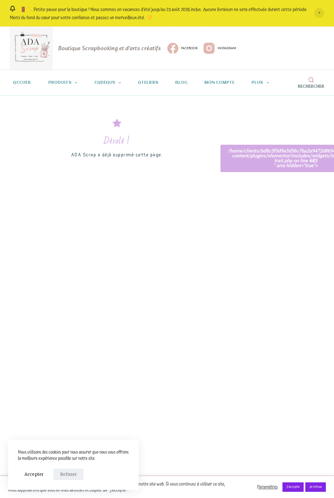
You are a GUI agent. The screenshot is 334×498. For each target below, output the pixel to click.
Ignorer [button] (319, 13)
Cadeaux (104, 83)
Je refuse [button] (315, 487)
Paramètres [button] (267, 487)
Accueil (22, 83)
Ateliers (148, 83)
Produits (59, 83)
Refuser (68, 474)
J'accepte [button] (293, 487)
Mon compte (219, 83)
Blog (181, 83)
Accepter (34, 474)
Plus (257, 83)
